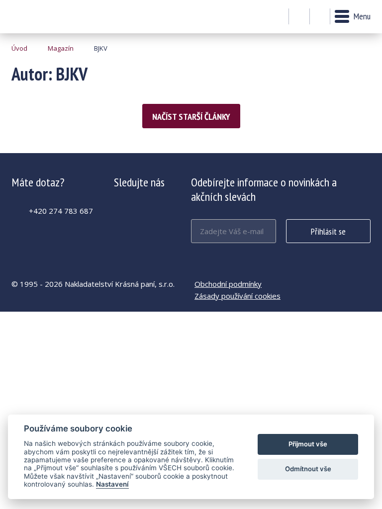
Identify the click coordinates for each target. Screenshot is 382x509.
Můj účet (299, 16)
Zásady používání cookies (237, 296)
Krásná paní (38, 16)
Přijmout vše (307, 444)
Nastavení (112, 484)
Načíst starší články (191, 116)
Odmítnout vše (308, 469)
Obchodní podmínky (228, 284)
